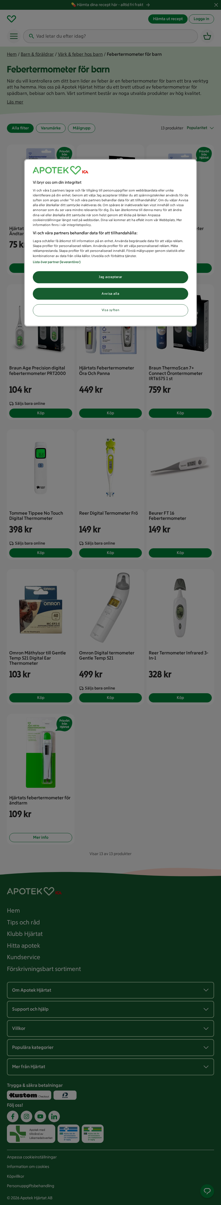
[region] (110, 243)
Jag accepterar (110, 277)
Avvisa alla (110, 294)
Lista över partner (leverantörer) (57, 262)
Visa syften (110, 310)
